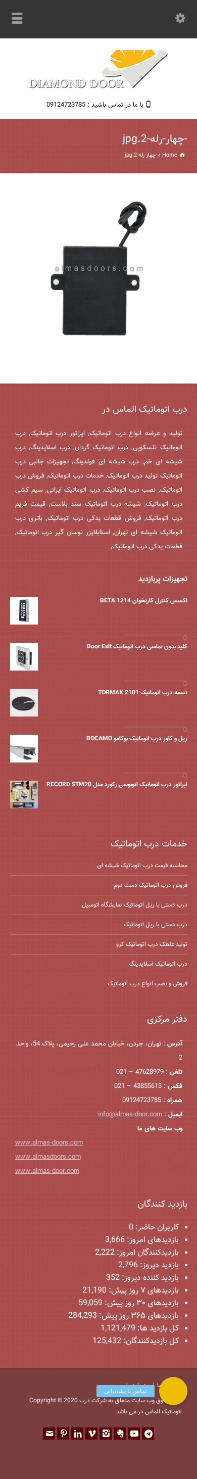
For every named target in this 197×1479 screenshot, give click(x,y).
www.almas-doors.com (49, 1143)
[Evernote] (120, 1433)
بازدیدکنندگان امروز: (147, 1253)
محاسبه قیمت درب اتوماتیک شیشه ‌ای (142, 865)
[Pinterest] (63, 1433)
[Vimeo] (91, 1433)
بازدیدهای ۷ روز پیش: (143, 1290)
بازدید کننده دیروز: (149, 1278)
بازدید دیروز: (158, 1265)
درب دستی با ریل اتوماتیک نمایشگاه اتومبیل (134, 905)
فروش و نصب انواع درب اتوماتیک (147, 983)
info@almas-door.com (130, 1115)
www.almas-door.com (47, 1171)
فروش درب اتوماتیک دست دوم (150, 885)
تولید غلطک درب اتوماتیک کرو (151, 944)
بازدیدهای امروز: (152, 1240)
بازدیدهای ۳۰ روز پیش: (141, 1303)
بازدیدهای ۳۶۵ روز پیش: (138, 1316)
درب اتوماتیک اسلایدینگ (158, 964)
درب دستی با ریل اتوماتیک (155, 924)
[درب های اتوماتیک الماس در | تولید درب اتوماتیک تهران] (98, 87)
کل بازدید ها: (157, 1328)
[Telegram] (148, 1433)
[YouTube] (134, 1433)
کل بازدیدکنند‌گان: (150, 1341)
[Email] (49, 1433)
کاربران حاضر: (156, 1227)
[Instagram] (106, 1433)
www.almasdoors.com (48, 1157)
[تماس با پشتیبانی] (173, 1391)
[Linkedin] (77, 1433)
